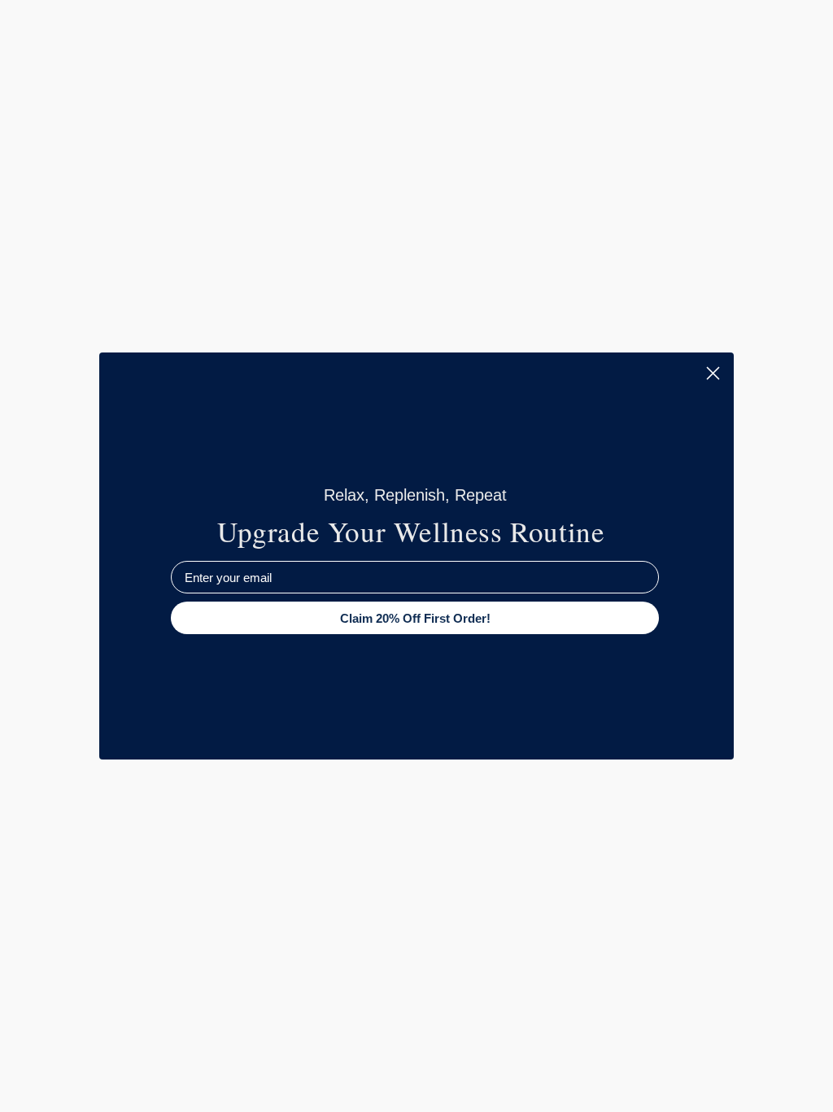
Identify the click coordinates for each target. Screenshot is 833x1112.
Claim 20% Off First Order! (415, 618)
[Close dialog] (713, 373)
